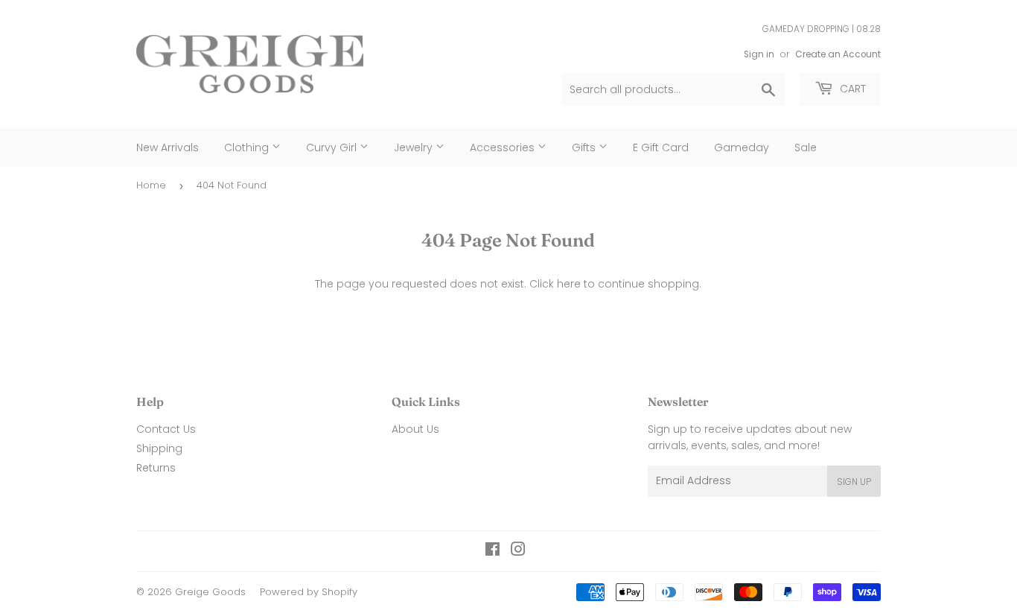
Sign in (759, 54)
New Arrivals (167, 147)
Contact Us (166, 429)
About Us (415, 429)
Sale (805, 147)
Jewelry (415, 147)
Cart (851, 88)
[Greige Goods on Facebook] (492, 551)
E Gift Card (661, 147)
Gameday (741, 147)
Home (151, 185)
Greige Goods (210, 592)
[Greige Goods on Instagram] (518, 551)
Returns (156, 467)
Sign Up (854, 481)
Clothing (248, 147)
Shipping (159, 448)
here (569, 283)
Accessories (504, 147)
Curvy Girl (333, 147)
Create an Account (838, 54)
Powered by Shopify (308, 592)
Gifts (585, 147)
